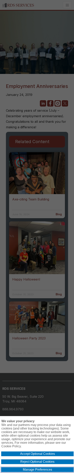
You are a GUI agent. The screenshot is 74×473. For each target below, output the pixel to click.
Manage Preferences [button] (37, 469)
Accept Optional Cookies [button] (37, 453)
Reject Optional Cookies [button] (37, 461)
